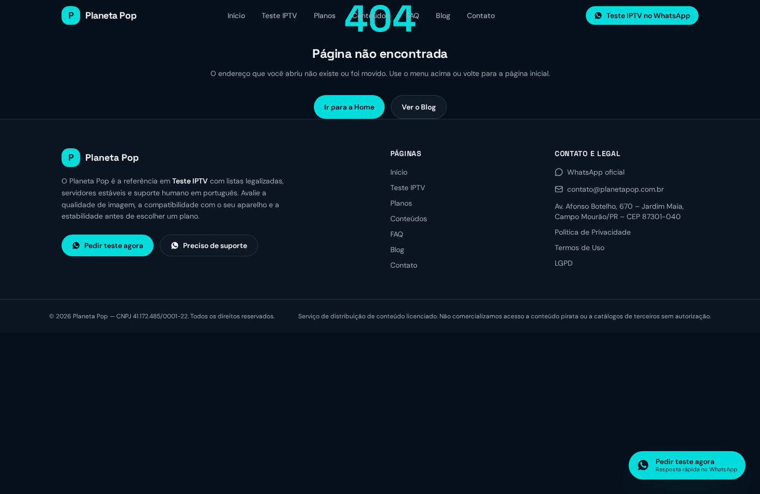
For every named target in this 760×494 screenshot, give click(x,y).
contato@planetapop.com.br (615, 189)
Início (236, 15)
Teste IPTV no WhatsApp (648, 15)
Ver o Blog (419, 107)
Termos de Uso (579, 247)
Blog (443, 15)
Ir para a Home (349, 107)
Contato (481, 15)
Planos (325, 15)
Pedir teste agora (113, 245)
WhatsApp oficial (596, 172)
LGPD (564, 263)
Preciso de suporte (215, 245)
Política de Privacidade (593, 232)
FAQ (412, 15)
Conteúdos (370, 15)
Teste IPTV (279, 15)
